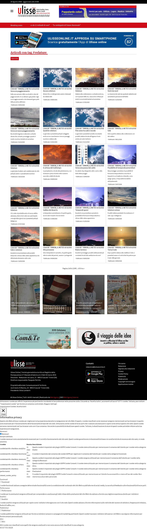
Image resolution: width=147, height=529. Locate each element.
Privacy (120, 371)
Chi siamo (121, 363)
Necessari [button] (3, 431)
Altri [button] (1, 519)
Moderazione (123, 379)
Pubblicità (122, 376)
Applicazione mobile (125, 384)
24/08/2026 (59, 312)
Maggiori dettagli (50, 404)
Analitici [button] (3, 497)
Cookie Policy (123, 374)
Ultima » (81, 268)
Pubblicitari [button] (4, 508)
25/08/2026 (27, 312)
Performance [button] (5, 488)
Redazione (122, 366)
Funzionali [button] (4, 479)
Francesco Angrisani (17, 312)
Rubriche (14, 58)
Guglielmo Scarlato (49, 312)
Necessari (5, 434)
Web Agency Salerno (71, 397)
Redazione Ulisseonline (82, 312)
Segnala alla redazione (126, 369)
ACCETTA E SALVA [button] (6, 528)
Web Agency (54, 397)
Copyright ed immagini (126, 381)
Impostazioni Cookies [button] (8, 406)
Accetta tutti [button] (21, 406)
